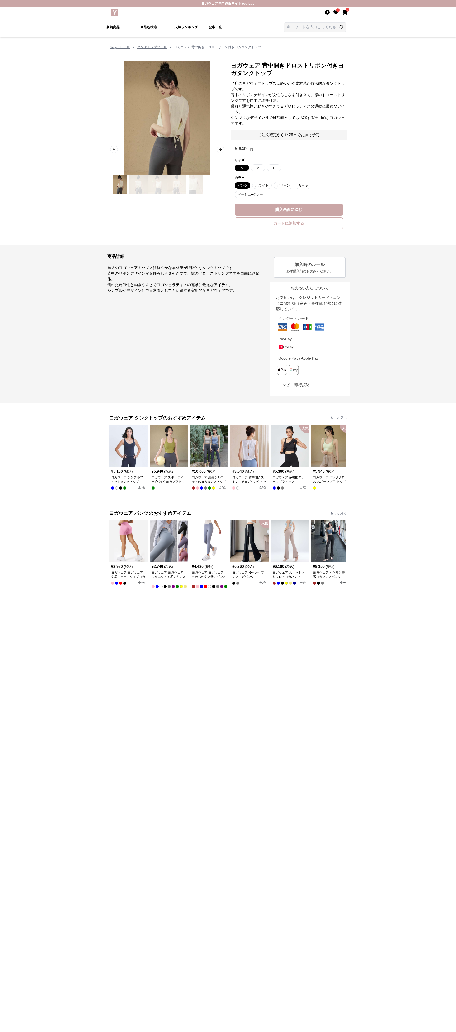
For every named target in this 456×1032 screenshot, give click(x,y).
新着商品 (113, 27)
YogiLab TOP (120, 47)
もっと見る (338, 418)
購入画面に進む (289, 209)
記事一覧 (215, 27)
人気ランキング (186, 27)
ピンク (242, 185)
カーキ (303, 185)
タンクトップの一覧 (152, 47)
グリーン (283, 185)
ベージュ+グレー (250, 194)
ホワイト (262, 185)
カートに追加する (289, 223)
